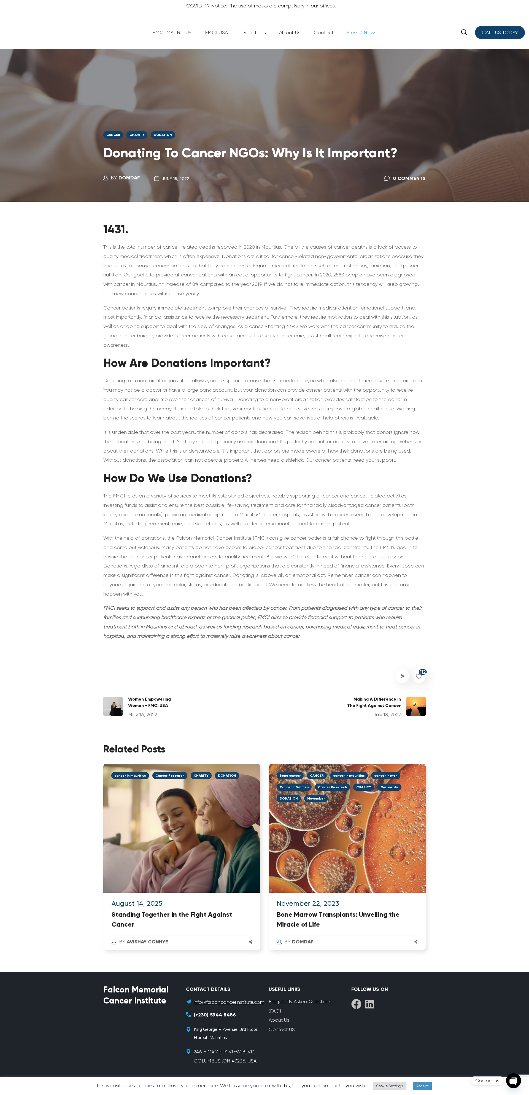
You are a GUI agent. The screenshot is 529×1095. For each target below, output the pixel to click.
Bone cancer (290, 775)
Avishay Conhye (147, 942)
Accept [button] (422, 1086)
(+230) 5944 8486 (215, 1015)
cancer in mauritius (130, 775)
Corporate (389, 787)
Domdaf (129, 178)
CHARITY (136, 135)
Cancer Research (169, 775)
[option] (181, 862)
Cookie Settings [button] (389, 1086)
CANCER (113, 135)
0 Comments (409, 178)
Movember (316, 798)
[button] (464, 32)
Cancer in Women (294, 787)
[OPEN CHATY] (513, 1080)
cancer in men (385, 775)
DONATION (163, 135)
